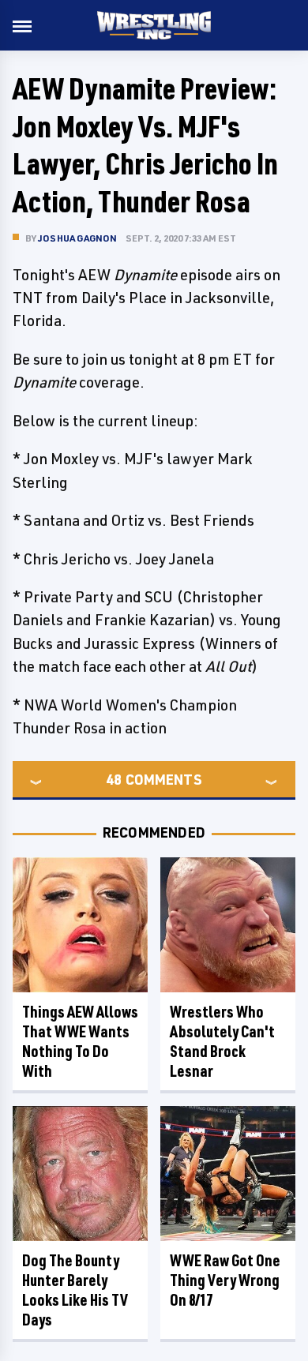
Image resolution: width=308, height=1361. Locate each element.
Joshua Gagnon (78, 238)
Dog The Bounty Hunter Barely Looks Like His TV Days (75, 1289)
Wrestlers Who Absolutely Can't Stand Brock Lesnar (222, 1041)
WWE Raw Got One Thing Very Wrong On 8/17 (225, 1280)
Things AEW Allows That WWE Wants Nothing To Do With (80, 1041)
